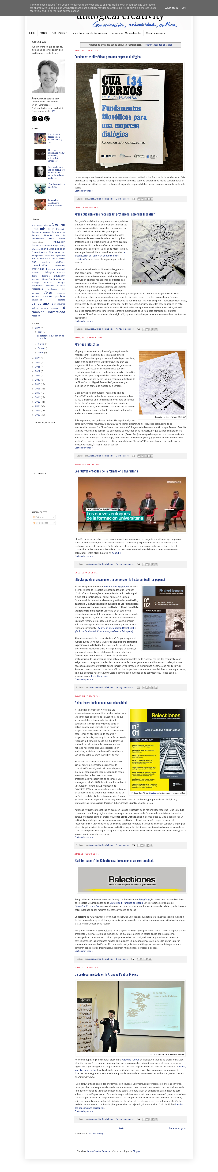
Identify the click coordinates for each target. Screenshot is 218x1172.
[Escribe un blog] (142, 199)
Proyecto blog (59, 245)
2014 (38, 406)
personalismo (58, 303)
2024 (38, 362)
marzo (41, 343)
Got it (185, 8)
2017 (38, 393)
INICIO (32, 33)
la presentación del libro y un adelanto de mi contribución (100, 256)
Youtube (116, 552)
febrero (42, 348)
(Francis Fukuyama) (104, 631)
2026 (38, 328)
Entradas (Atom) (95, 1133)
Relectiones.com (99, 676)
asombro (40, 258)
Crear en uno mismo (48, 226)
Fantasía (35, 235)
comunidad (60, 265)
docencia (46, 276)
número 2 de (116, 586)
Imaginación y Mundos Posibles (126, 33)
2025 (38, 358)
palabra (61, 299)
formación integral (54, 282)
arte (33, 258)
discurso (61, 272)
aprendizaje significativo (55, 256)
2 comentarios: (122, 198)
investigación (52, 289)
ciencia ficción (58, 258)
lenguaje (35, 293)
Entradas (39, 517)
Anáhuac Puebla (130, 1059)
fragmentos (37, 285)
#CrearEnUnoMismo (155, 33)
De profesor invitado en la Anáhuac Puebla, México (106, 974)
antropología (37, 255)
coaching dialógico (53, 262)
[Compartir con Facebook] (148, 199)
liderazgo (61, 293)
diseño (34, 276)
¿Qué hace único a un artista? (56, 185)
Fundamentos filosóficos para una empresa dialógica (108, 56)
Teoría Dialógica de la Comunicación (89, 33)
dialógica (49, 272)
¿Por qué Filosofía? (87, 344)
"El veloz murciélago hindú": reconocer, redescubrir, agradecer (56, 155)
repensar (54, 308)
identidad (50, 285)
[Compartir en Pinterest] (151, 199)
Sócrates (36, 249)
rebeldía (44, 308)
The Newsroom (57, 252)
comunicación (39, 265)
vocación (36, 315)
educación (59, 275)
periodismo (40, 303)
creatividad (38, 269)
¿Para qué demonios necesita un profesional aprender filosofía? (115, 213)
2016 (38, 397)
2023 (38, 366)
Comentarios (41, 522)
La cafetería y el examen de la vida (50, 337)
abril (40, 331)
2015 (38, 401)
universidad (56, 312)
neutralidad (37, 299)
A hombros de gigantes (41, 225)
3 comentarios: (122, 845)
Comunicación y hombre (87, 906)
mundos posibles (54, 296)
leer (63, 289)
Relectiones (153, 793)
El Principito (59, 229)
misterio (35, 296)
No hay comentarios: (125, 329)
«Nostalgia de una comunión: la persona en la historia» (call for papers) (120, 579)
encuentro (36, 279)
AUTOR (43, 33)
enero (41, 352)
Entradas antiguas (177, 1128)
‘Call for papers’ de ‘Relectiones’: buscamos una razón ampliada (114, 860)
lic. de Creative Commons (99, 1151)
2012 (38, 414)
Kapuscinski (47, 245)
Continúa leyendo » (84, 190)
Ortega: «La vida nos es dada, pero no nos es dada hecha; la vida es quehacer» (56, 172)
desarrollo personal (55, 269)
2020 (38, 379)
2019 (38, 384)
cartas (48, 258)
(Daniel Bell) (116, 627)
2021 (38, 375)
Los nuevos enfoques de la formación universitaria (106, 470)
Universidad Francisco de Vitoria (126, 902)
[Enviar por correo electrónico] (139, 199)
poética (35, 308)
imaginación (37, 288)
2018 (38, 388)
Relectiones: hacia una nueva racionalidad (101, 702)
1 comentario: (122, 959)
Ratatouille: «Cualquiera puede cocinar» (55, 203)
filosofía (47, 279)
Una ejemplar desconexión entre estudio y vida (55, 138)
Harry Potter (57, 238)
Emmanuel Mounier (41, 232)
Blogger (137, 1151)
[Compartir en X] (145, 199)
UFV (52, 111)
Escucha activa (58, 232)
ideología (61, 285)
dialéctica (36, 272)
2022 (38, 371)
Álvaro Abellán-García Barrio (101, 198)
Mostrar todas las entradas (157, 44)
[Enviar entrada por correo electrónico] (133, 198)
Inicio (121, 1128)
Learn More (171, 8)
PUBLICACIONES (59, 33)
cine (34, 262)
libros (48, 292)
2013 (38, 410)
